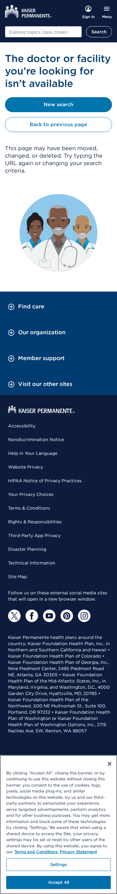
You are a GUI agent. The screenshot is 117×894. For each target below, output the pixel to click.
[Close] (109, 764)
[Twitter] (14, 616)
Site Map (17, 576)
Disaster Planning (27, 549)
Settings (58, 864)
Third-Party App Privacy (34, 535)
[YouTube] (49, 616)
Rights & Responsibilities (35, 521)
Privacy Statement (78, 851)
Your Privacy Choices (31, 494)
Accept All (58, 882)
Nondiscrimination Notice (36, 439)
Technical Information (31, 562)
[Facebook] (32, 616)
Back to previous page (58, 124)
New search (58, 104)
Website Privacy (25, 466)
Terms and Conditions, (36, 851)
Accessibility (22, 425)
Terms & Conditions (29, 508)
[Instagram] (84, 616)
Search (99, 31)
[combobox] (43, 31)
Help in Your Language (32, 453)
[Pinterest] (67, 616)
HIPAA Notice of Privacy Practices (45, 480)
